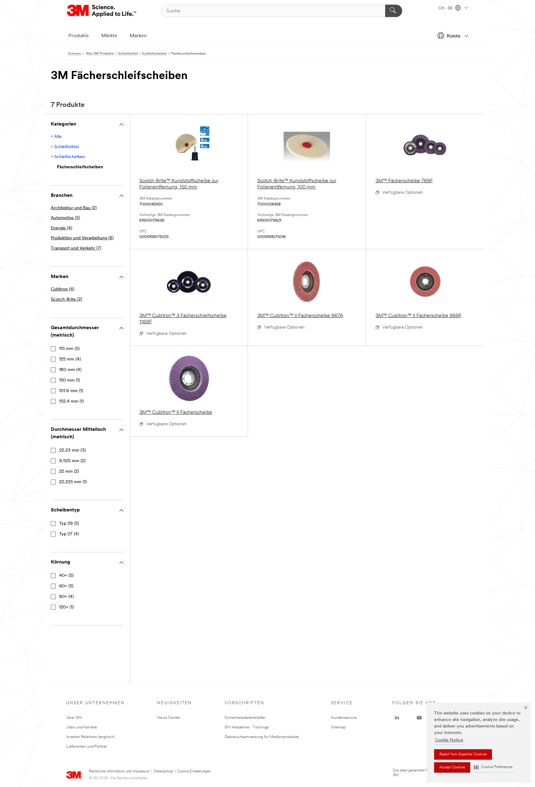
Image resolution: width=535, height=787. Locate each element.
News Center (168, 718)
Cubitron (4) (62, 289)
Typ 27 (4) (69, 534)
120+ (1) (66, 607)
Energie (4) (61, 228)
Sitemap (338, 727)
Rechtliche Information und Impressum (119, 771)
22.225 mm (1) (73, 482)
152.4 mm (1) (71, 401)
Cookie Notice (449, 740)
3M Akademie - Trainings (246, 727)
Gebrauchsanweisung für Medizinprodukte (261, 737)
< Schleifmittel (65, 147)
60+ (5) (66, 586)
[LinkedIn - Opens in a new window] (397, 718)
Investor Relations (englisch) (90, 737)
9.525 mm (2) (72, 461)
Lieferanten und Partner (86, 747)
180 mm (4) (70, 370)
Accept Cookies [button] (452, 767)
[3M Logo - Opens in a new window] (102, 11)
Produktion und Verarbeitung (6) (82, 238)
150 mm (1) (69, 380)
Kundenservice (344, 718)
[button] (493, 767)
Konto (454, 36)
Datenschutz (163, 771)
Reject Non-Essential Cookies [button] (463, 754)
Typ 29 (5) (69, 523)
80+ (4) (66, 597)
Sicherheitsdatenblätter (244, 718)
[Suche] (393, 11)
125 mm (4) (70, 359)
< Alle (56, 137)
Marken (138, 35)
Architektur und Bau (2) (74, 208)
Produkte (78, 35)
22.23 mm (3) (72, 450)
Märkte (109, 35)
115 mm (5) (69, 349)
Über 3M (74, 718)
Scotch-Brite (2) (66, 299)
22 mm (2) (69, 471)
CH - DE (446, 8)
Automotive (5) (65, 218)
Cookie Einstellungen (194, 771)
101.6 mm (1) (71, 391)
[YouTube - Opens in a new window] (419, 718)
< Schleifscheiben (68, 157)
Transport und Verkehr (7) (76, 248)
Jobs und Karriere (81, 727)
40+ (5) (66, 575)
